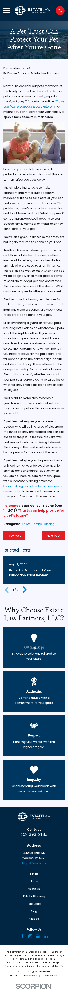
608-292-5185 (34, 835)
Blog (34, 911)
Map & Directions (34, 863)
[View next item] (24, 589)
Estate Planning (43, 524)
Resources (34, 904)
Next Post (53, 536)
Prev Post (14, 536)
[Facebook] (22, 936)
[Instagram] (30, 936)
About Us (34, 889)
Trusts (26, 524)
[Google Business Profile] (38, 936)
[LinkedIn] (46, 936)
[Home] (32, 10)
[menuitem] (15, 976)
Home (34, 881)
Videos (34, 919)
